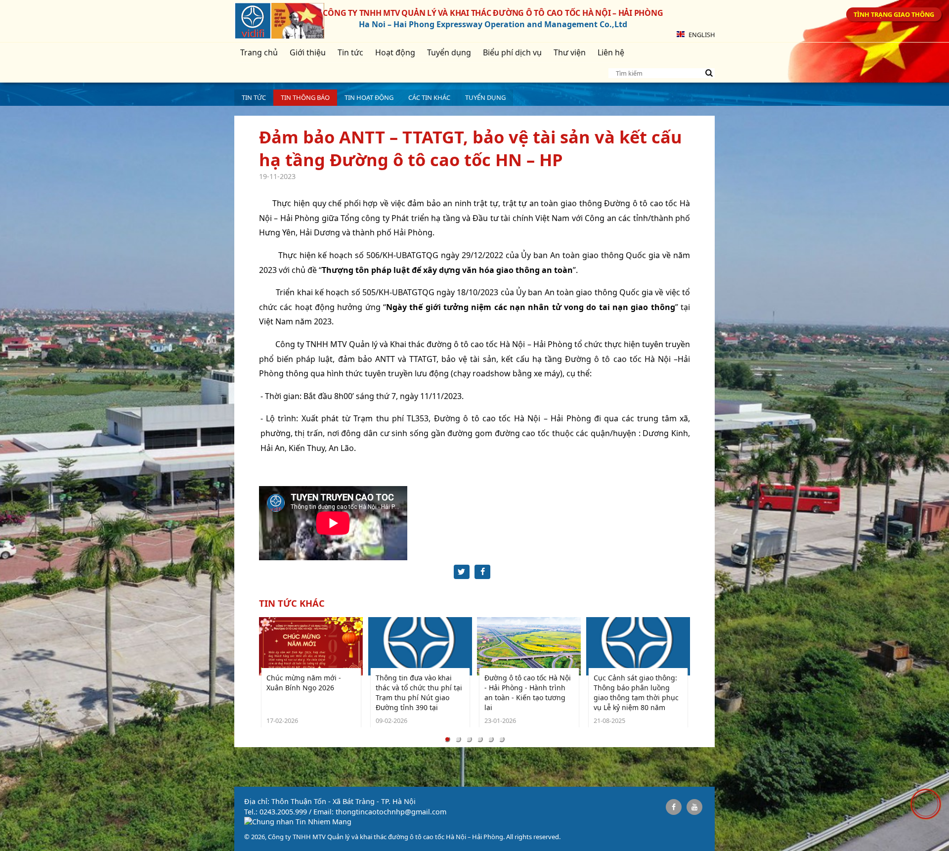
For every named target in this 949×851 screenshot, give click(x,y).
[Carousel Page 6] (502, 739)
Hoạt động (395, 52)
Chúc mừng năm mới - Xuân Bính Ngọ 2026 (303, 682)
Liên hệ (611, 52)
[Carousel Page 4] (480, 739)
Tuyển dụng (449, 52)
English (701, 34)
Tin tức (350, 52)
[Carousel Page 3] (469, 739)
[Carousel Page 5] (491, 739)
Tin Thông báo (305, 97)
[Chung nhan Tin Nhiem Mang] (297, 821)
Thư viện (570, 52)
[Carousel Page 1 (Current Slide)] (447, 739)
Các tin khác (429, 97)
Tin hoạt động (369, 97)
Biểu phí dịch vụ (512, 52)
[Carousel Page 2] (458, 739)
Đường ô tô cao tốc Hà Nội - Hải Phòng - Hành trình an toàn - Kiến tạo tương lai (527, 692)
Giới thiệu (308, 52)
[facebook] (674, 807)
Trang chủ (259, 52)
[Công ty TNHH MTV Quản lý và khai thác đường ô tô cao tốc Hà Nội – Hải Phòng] (252, 22)
